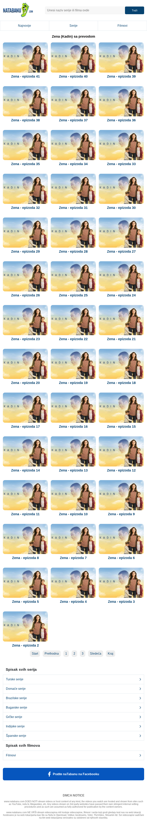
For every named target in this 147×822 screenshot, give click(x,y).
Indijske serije (15, 726)
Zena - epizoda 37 (73, 120)
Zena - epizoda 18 (121, 383)
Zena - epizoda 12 (121, 470)
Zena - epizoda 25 (73, 295)
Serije (73, 25)
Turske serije (14, 679)
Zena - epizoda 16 (73, 426)
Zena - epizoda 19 (73, 383)
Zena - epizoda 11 (25, 514)
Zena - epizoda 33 (121, 164)
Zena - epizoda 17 (25, 426)
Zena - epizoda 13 (73, 470)
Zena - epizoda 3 (121, 602)
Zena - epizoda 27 (121, 251)
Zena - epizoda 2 (25, 645)
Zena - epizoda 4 (73, 602)
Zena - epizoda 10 (73, 514)
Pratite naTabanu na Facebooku (76, 774)
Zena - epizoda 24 (121, 295)
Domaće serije (16, 688)
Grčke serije (14, 717)
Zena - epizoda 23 (25, 339)
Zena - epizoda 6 (121, 558)
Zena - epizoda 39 (121, 76)
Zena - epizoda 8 (25, 558)
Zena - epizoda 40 (73, 76)
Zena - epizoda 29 (25, 251)
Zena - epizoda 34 (73, 164)
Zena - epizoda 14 (25, 470)
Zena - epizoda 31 (73, 208)
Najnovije (24, 25)
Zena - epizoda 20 (25, 383)
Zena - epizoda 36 (121, 120)
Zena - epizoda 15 (121, 426)
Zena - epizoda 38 (25, 120)
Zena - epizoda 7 (73, 558)
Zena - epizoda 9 (121, 514)
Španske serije (16, 735)
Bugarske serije (16, 707)
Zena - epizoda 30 (121, 208)
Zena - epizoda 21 (121, 339)
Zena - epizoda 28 (73, 251)
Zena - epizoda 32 (25, 208)
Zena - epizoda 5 (25, 602)
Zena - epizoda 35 (25, 164)
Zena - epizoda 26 (25, 295)
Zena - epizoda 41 (25, 76)
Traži (134, 10)
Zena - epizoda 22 (73, 339)
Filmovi (122, 25)
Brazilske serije (16, 698)
